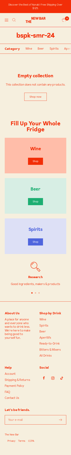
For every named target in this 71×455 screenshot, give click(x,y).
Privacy (11, 441)
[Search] (14, 20)
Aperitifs (45, 338)
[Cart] (64, 20)
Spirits (54, 49)
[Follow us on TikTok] (61, 378)
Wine (28, 49)
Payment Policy (14, 386)
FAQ (7, 392)
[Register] (60, 419)
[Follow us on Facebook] (43, 378)
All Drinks (45, 356)
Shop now (36, 96)
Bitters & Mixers (50, 350)
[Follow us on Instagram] (52, 378)
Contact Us (12, 398)
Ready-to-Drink (49, 343)
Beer (41, 49)
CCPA (31, 441)
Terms (21, 441)
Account (10, 374)
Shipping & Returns (17, 380)
